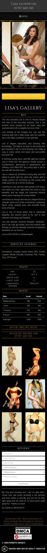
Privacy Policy (24, 524)
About (37, 519)
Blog (11, 524)
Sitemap (38, 524)
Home (8, 519)
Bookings (25, 521)
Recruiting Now (23, 96)
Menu (24, 16)
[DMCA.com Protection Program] (23, 530)
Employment (11, 521)
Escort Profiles (22, 519)
